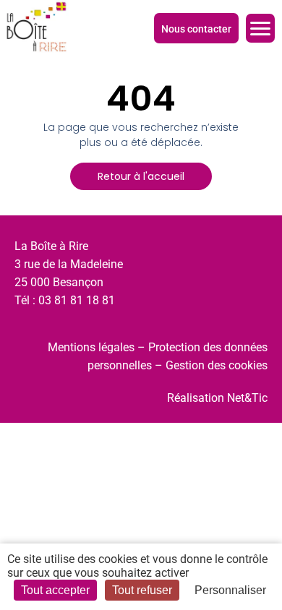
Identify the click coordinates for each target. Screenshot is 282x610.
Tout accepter (55, 590)
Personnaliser (230, 590)
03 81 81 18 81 (76, 300)
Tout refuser (142, 590)
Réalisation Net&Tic (217, 398)
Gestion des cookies (217, 365)
